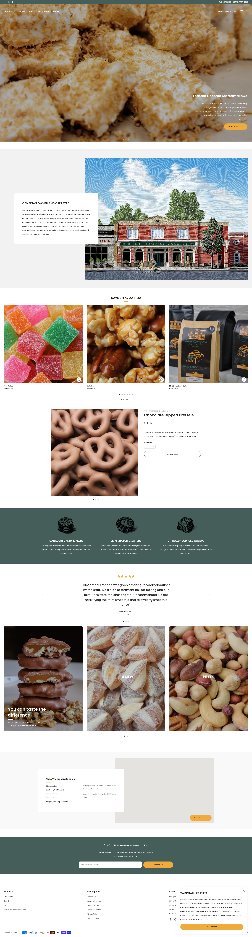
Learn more (191, 436)
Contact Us (91, 896)
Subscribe (158, 865)
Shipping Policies (94, 901)
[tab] (119, 394)
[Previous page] (4, 344)
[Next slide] (132, 450)
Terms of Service (94, 909)
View (126, 689)
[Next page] (248, 344)
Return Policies (93, 905)
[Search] (246, 11)
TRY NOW (13, 85)
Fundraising (225, 2)
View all (124, 400)
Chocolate (9, 11)
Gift (31, 11)
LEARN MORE (212, 927)
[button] (123, 139)
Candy (22, 11)
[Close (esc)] (243, 890)
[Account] (235, 11)
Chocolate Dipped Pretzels (169, 415)
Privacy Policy (92, 914)
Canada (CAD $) (223, 11)
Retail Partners (240, 2)
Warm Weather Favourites (50, 11)
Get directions (201, 818)
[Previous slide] (56, 450)
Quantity (148, 443)
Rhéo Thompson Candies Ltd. (157, 411)
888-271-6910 (174, 901)
